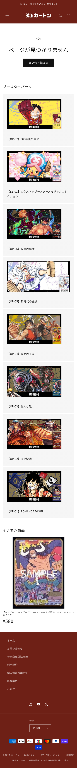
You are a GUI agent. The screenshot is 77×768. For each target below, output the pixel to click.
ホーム (11, 640)
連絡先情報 (34, 760)
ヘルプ (11, 689)
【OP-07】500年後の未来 (23, 139)
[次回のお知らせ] (70, 4)
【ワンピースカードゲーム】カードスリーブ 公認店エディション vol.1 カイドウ (38, 613)
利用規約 (12, 664)
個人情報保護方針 (17, 673)
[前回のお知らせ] (7, 4)
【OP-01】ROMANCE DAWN (25, 511)
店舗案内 (12, 681)
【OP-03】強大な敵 (19, 406)
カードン (15, 754)
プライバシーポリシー (51, 754)
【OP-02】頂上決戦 (19, 459)
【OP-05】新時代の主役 (22, 301)
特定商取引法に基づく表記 (56, 760)
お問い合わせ (15, 648)
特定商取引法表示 (17, 656)
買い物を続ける (38, 62)
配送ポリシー (18, 760)
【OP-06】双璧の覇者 (21, 249)
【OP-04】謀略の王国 (21, 354)
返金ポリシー (30, 754)
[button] (7, 16)
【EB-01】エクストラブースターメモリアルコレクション (37, 194)
